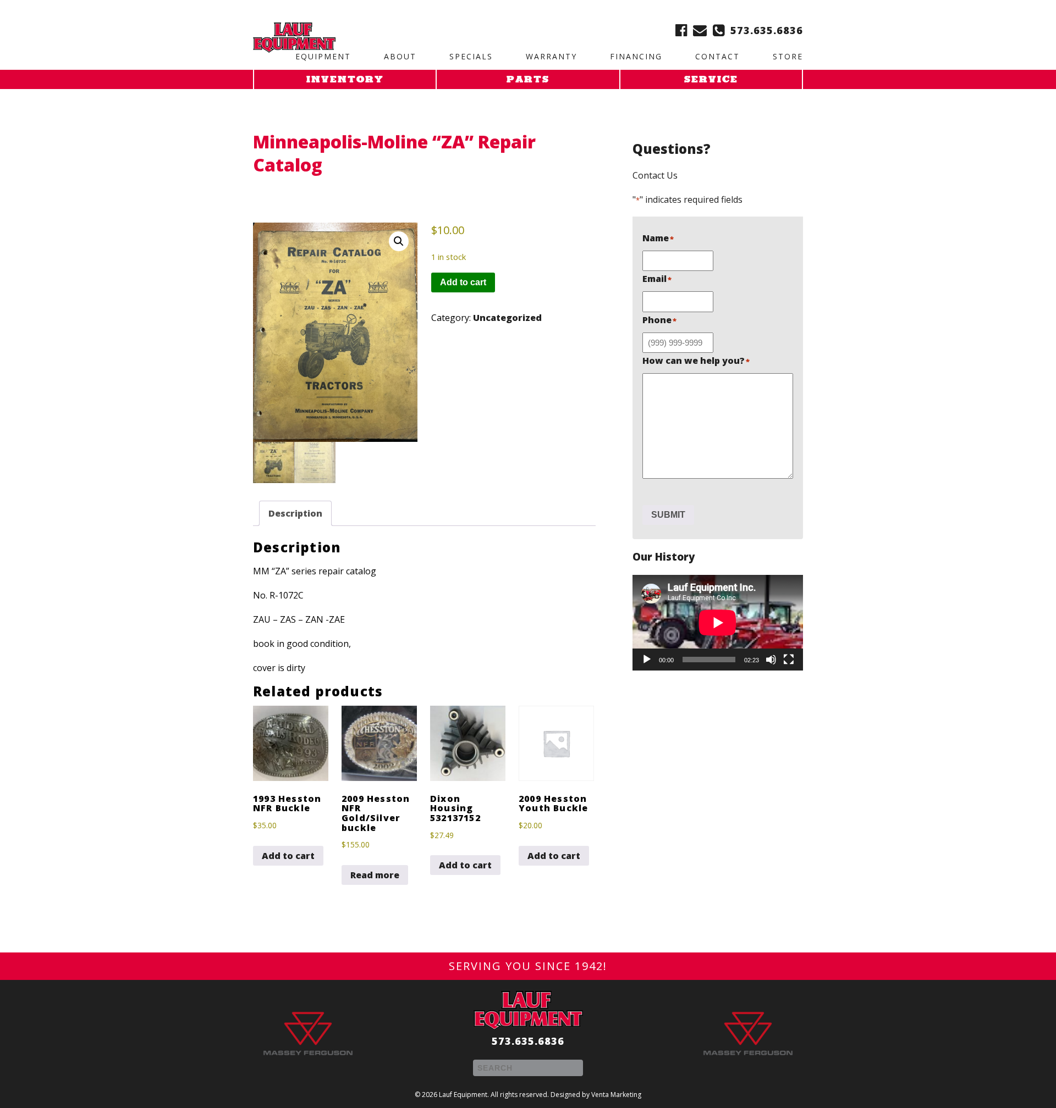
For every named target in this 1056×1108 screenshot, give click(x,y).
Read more (374, 875)
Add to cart (463, 282)
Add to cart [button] (288, 856)
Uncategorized (507, 318)
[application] (717, 623)
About (400, 56)
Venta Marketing (616, 1094)
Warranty (551, 56)
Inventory (345, 80)
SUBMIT (668, 514)
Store (788, 56)
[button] (399, 241)
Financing (636, 56)
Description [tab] (295, 513)
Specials (471, 56)
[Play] (646, 659)
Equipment (323, 56)
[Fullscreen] (788, 659)
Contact (717, 56)
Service (711, 80)
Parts (528, 80)
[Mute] (771, 659)
